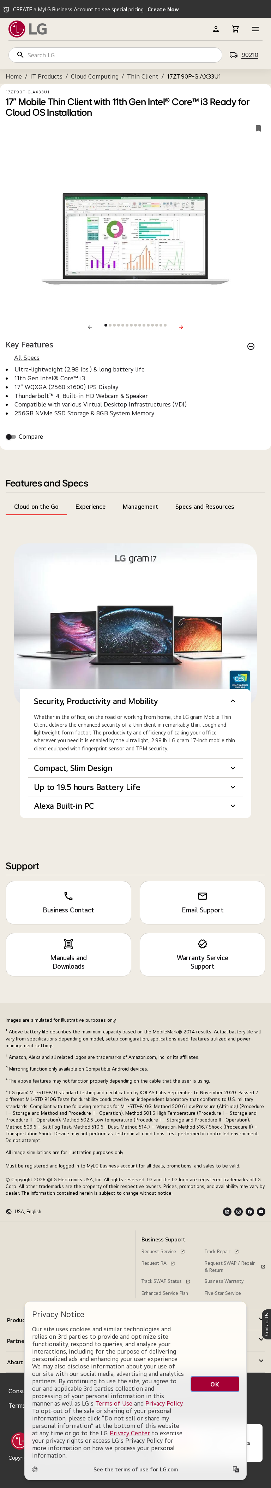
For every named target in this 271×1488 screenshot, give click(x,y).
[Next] (181, 327)
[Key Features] (251, 346)
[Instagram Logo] (238, 1211)
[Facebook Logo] (250, 1211)
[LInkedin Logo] (227, 1211)
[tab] (36, 506)
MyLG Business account (111, 1166)
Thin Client (142, 76)
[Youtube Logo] (261, 1211)
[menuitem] (36, 1233)
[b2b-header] (216, 29)
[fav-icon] (258, 128)
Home (14, 76)
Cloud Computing (95, 76)
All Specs (27, 357)
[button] (135, 701)
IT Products (46, 76)
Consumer (22, 1391)
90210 (249, 54)
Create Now (163, 9)
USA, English (28, 1211)
